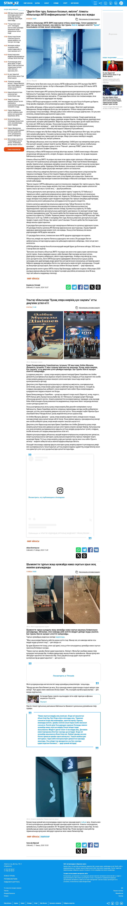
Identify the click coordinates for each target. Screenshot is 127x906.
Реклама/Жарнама (10, 879)
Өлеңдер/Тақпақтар (9, 893)
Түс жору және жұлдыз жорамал (12, 888)
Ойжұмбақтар (119, 893)
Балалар (121, 896)
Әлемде (56, 3)
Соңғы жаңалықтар (14, 149)
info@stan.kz (8, 866)
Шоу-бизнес (75, 3)
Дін (122, 888)
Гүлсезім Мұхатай (32, 843)
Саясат (46, 3)
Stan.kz (74, 25)
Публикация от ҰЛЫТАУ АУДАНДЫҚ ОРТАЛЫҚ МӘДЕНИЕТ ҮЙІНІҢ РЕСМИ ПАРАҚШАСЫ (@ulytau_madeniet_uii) (74, 533)
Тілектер (6, 890)
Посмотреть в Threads (63, 676)
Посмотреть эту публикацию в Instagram (46, 497)
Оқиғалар (45, 837)
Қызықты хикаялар (55, 903)
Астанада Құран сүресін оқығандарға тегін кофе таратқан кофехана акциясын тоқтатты (66, 697)
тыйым (83, 822)
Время (96, 25)
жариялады (60, 637)
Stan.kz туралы (9, 876)
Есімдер (6, 896)
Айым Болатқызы (32, 548)
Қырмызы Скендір (33, 285)
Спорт (65, 3)
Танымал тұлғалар (118, 890)
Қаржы (37, 3)
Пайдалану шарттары (12, 882)
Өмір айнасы (28, 3)
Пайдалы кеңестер (69, 903)
